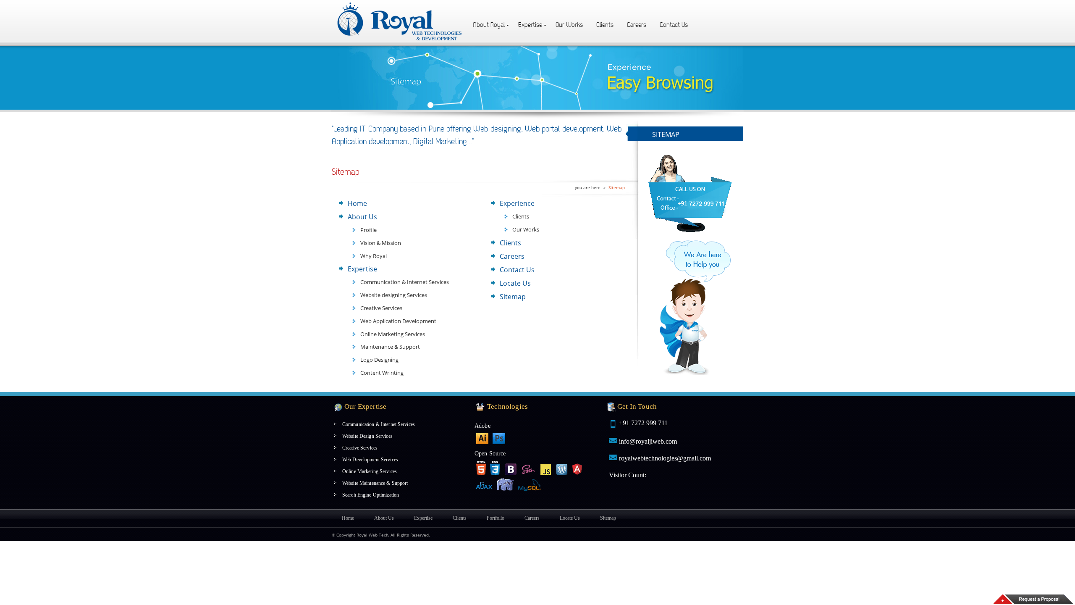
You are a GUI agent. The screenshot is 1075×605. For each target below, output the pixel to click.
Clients (605, 25)
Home (357, 203)
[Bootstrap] (511, 468)
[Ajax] (484, 484)
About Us (362, 216)
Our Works (569, 25)
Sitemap (616, 187)
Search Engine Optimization (370, 495)
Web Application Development (398, 321)
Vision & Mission (380, 243)
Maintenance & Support (390, 346)
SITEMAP (665, 134)
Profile (368, 230)
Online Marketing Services (392, 334)
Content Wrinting (382, 372)
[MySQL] (530, 484)
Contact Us (674, 25)
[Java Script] (546, 468)
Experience (517, 203)
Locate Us (515, 283)
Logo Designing (379, 359)
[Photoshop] (499, 438)
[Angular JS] (577, 468)
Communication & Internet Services (404, 282)
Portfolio (495, 518)
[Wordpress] (562, 468)
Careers (636, 25)
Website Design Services (367, 436)
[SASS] (528, 468)
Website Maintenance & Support (375, 483)
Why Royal (373, 256)
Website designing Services (393, 295)
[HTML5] (481, 468)
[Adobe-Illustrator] (482, 438)
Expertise (530, 25)
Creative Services (381, 308)
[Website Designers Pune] (400, 4)
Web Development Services (370, 460)
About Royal (489, 25)
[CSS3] (495, 468)
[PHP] (505, 485)
